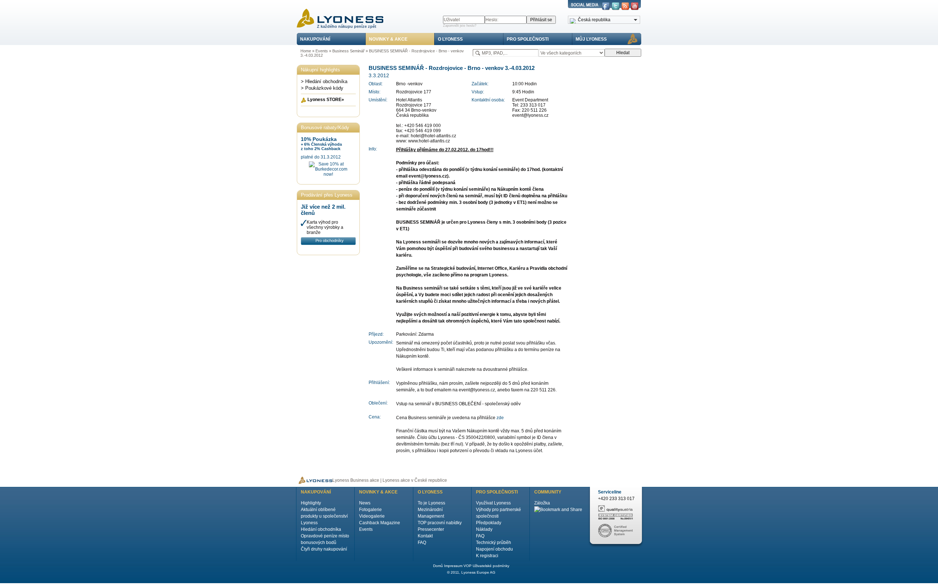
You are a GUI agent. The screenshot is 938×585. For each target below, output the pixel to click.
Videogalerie (372, 516)
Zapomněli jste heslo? (459, 25)
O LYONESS (450, 39)
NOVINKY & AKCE (388, 39)
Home (305, 51)
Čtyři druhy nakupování (324, 549)
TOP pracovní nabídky (440, 522)
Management (431, 516)
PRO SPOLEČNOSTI (528, 39)
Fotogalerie (370, 509)
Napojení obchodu (494, 549)
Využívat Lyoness (493, 503)
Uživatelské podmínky (491, 566)
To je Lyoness (431, 503)
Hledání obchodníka (321, 529)
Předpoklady (488, 522)
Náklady (484, 529)
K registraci (487, 555)
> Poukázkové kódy (322, 88)
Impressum (453, 566)
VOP (468, 566)
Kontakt (425, 536)
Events (321, 51)
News (364, 503)
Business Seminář (348, 51)
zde (500, 417)
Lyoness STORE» (325, 99)
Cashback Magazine (379, 522)
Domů (438, 566)
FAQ (422, 542)
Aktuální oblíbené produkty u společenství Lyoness (324, 516)
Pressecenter (431, 529)
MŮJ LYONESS (591, 39)
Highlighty (311, 503)
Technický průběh (493, 542)
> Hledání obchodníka (324, 81)
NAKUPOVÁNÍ (315, 39)
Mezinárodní (430, 509)
